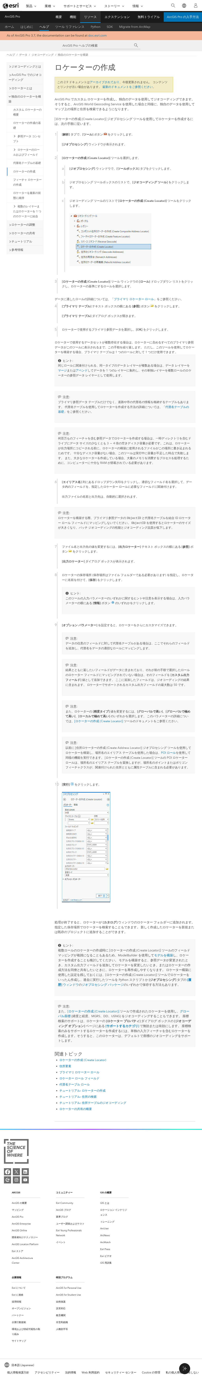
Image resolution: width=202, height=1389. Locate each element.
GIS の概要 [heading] (106, 1192)
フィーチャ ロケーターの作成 (27, 182)
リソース (90, 17)
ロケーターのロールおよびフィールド (26, 152)
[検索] (173, 5)
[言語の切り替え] (184, 5)
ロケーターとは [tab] (21, 88)
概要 (59, 17)
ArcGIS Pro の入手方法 (183, 17)
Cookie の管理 (151, 1372)
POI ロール (168, 753)
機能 (73, 17)
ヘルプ (44, 27)
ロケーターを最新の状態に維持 (27, 195)
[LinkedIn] (25, 1171)
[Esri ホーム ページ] (11, 6)
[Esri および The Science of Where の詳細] (16, 1152)
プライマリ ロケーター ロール (134, 299)
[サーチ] (136, 45)
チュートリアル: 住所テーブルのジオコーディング (92, 1103)
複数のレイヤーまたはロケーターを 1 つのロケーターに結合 (27, 211)
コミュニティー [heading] (64, 1192)
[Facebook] (7, 1171)
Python (95, 27)
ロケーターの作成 (24, 171)
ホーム (9, 27)
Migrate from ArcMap (134, 27)
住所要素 (65, 1066)
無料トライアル (149, 17)
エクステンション (117, 17)
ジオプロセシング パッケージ (103, 985)
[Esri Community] (7, 1179)
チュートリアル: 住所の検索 (78, 1097)
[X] (16, 1171)
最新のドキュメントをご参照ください (127, 87)
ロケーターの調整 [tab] (23, 224)
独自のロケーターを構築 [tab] (24, 99)
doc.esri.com (97, 35)
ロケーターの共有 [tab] (23, 233)
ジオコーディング (43, 54)
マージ (62, 370)
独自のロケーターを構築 (73, 54)
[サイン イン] (195, 5)
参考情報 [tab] (17, 250)
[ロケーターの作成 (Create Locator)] (98, 721)
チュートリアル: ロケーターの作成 (82, 1090)
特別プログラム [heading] (64, 1277)
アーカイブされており (104, 82)
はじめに (27, 27)
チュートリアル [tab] (21, 241)
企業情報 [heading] (16, 1277)
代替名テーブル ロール (74, 1084)
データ (23, 54)
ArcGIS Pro (12, 16)
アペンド (82, 370)
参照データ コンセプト (26, 139)
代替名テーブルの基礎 (27, 163)
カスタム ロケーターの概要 (27, 112)
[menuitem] (26, 1203)
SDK (110, 27)
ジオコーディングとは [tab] (26, 66)
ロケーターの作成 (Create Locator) (82, 1060)
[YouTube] (25, 1179)
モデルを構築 (163, 955)
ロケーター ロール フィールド (79, 1078)
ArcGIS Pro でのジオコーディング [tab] (25, 77)
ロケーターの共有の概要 (75, 1109)
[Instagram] (16, 1179)
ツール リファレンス (69, 27)
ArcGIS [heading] (16, 1192)
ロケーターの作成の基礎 (27, 125)
